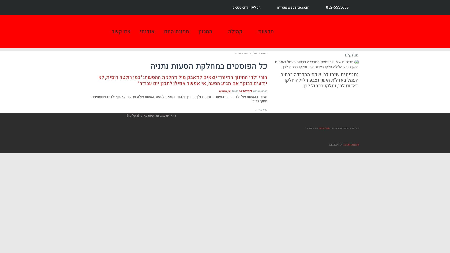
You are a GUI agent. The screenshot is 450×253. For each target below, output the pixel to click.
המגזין (205, 31)
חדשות (266, 31)
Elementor (351, 144)
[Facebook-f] (98, 7)
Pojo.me (324, 128)
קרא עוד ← (261, 110)
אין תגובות (225, 91)
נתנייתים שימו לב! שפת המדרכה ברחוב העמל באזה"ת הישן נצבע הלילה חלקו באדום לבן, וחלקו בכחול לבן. (320, 80)
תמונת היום (176, 31)
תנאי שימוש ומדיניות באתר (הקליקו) (151, 115)
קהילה (235, 31)
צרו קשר (121, 31)
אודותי (147, 31)
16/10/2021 (245, 91)
